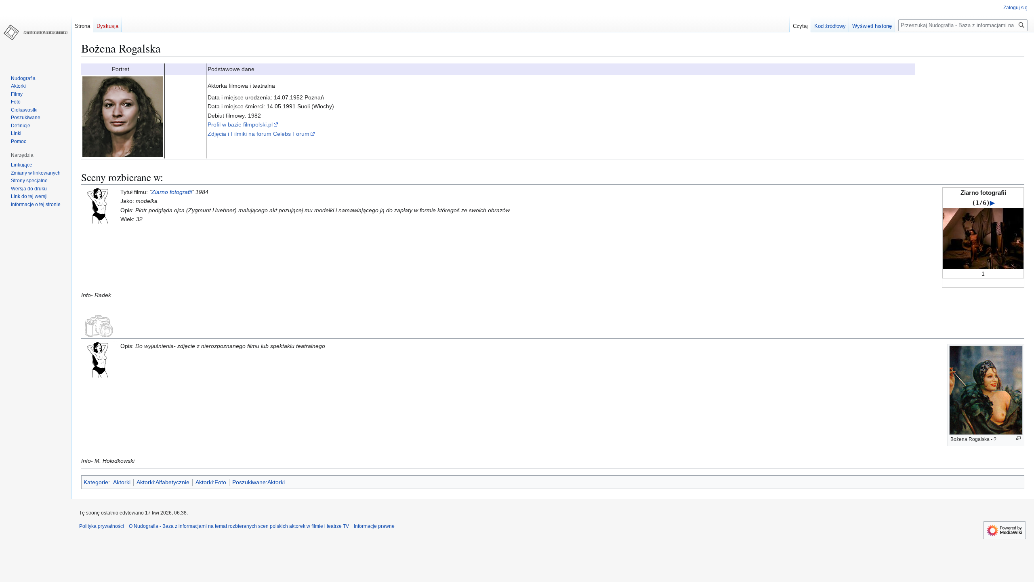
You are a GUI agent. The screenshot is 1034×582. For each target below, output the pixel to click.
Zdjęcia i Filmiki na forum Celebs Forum (258, 134)
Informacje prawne (374, 526)
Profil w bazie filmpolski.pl (240, 124)
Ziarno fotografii (171, 192)
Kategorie (96, 482)
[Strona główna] (35, 32)
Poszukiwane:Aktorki (258, 482)
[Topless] (99, 205)
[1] (983, 238)
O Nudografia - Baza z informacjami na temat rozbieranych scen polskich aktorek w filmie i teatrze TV (239, 526)
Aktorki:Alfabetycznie (163, 482)
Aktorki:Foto (210, 482)
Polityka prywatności (101, 526)
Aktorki (121, 482)
